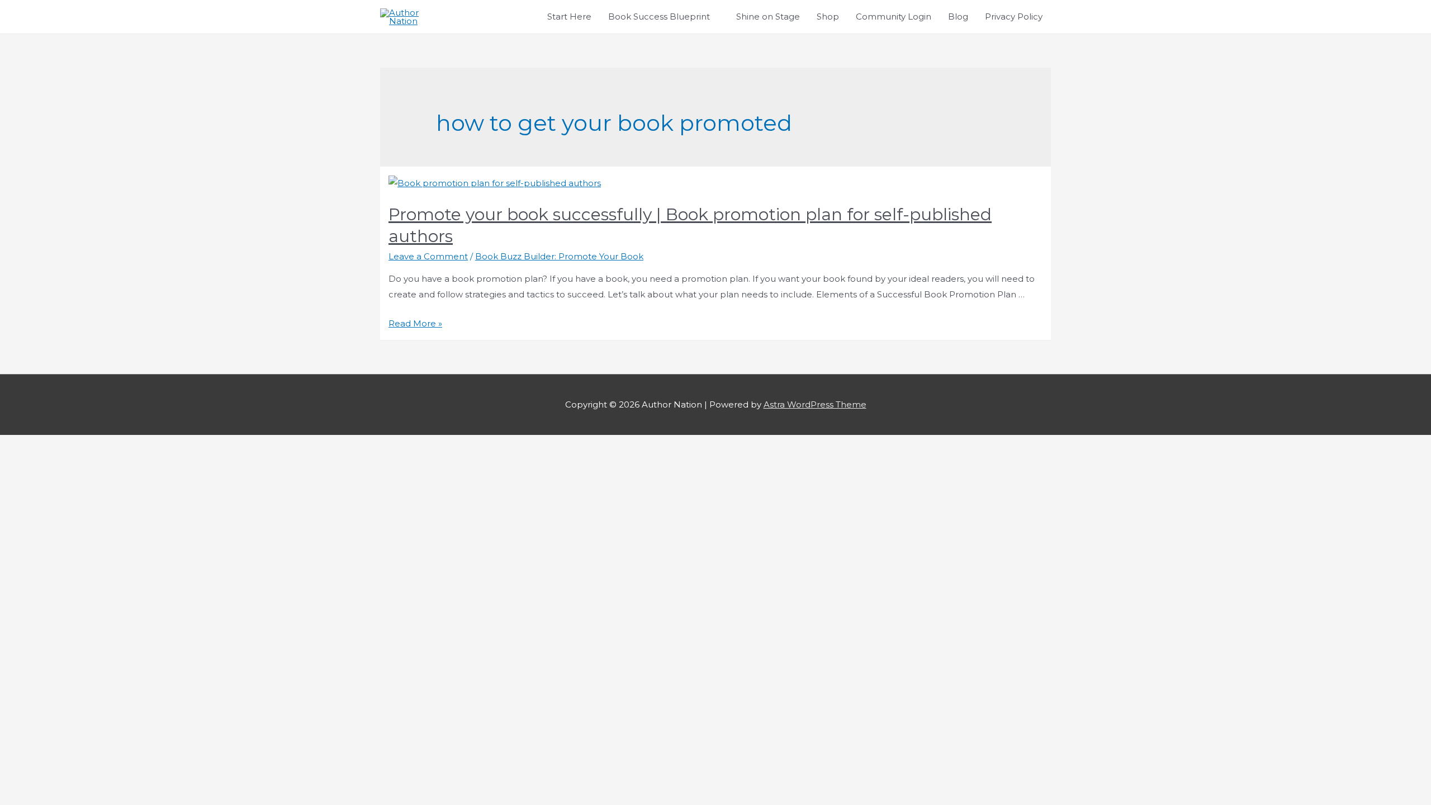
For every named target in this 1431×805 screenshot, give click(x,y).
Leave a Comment (428, 256)
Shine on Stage (768, 16)
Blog (958, 16)
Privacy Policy (1014, 16)
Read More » (415, 323)
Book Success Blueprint (659, 16)
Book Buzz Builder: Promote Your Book (559, 256)
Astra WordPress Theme (815, 404)
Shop (828, 16)
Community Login (893, 16)
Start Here (569, 16)
